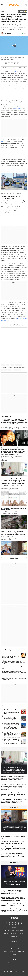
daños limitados (18, 108)
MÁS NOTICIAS (14, 558)
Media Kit (14, 954)
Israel (12, 364)
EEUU (3, 364)
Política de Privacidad (19, 962)
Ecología (8, 8)
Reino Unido (18, 364)
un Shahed (13, 71)
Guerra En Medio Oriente (19, 367)
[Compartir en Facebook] (9, 63)
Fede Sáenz (8, 33)
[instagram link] (13, 923)
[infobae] (14, 5)
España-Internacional (6, 370)
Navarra (12, 8)
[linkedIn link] (21, 923)
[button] (2, 5)
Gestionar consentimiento (14, 965)
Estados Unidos (7, 933)
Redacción (12, 944)
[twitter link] (10, 923)
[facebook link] (7, 923)
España (2, 11)
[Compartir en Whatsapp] (6, 63)
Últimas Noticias (14, 936)
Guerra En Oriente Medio (7, 367)
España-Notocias (16, 370)
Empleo (16, 944)
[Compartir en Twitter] (12, 63)
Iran (7, 364)
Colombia (17, 930)
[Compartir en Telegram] (18, 63)
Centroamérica (21, 933)
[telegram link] (18, 923)
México (12, 933)
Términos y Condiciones (9, 962)
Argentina (12, 930)
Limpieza (17, 8)
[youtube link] (15, 923)
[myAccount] (26, 5)
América (7, 930)
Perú (16, 933)
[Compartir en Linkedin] (15, 63)
